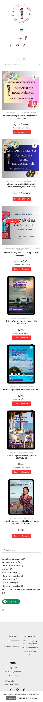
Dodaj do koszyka (21, 269)
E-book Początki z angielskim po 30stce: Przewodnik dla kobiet (21, 522)
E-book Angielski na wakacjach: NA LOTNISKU (21, 322)
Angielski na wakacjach (11, 248)
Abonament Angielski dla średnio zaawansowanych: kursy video (21, 185)
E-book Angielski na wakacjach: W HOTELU (21, 389)
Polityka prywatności (27, 698)
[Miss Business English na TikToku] (24, 45)
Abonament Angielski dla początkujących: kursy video (21, 116)
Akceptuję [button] (11, 698)
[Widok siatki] (19, 59)
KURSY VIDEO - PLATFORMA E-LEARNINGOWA (21, 113)
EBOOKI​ (30, 318)
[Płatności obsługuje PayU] (13, 683)
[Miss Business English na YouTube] (31, 45)
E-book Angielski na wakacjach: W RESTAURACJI (21, 456)
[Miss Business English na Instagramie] (18, 45)
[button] (22, 30)
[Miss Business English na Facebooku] (11, 45)
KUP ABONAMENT (21, 132)
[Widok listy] (24, 59)
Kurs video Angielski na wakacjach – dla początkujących (21, 253)
